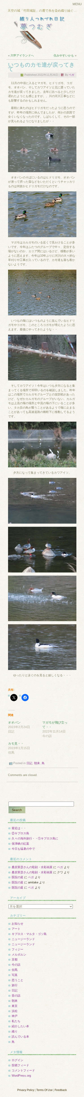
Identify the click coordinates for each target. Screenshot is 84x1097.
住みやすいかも (64, 55)
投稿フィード (20, 1065)
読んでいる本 (20, 1036)
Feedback (61, 1090)
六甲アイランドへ (22, 55)
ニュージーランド (23, 939)
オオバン (14, 722)
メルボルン (19, 954)
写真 (14, 975)
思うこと (17, 980)
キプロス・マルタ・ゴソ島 (29, 934)
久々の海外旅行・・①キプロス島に (35, 838)
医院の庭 (17, 877)
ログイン (17, 1060)
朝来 (37, 763)
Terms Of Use (44, 1090)
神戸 (14, 1016)
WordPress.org (21, 1075)
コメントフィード (23, 1070)
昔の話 (16, 995)
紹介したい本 (20, 1026)
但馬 (14, 969)
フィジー (17, 949)
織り (14, 1031)
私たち (16, 1021)
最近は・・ (19, 828)
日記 (29, 763)
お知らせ (17, 923)
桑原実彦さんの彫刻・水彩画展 (32, 867)
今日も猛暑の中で (23, 848)
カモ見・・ (16, 743)
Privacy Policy (25, 1090)
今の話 (16, 964)
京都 (14, 959)
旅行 (14, 985)
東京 (14, 1006)
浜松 (14, 1011)
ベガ (71, 74)
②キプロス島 (20, 833)
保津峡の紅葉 (20, 843)
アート (16, 928)
